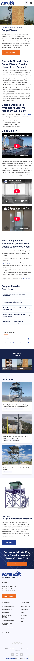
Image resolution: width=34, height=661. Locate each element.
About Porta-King (25, 606)
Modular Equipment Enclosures (7, 623)
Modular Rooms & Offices (8, 606)
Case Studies (24, 609)
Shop (22, 618)
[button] (26, 3)
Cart (22, 621)
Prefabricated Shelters (7, 627)
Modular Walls (5, 612)
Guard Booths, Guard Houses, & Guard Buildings (7, 616)
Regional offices (7, 264)
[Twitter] (21, 654)
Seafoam (27, 658)
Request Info (5, 368)
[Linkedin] (12, 654)
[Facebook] (17, 654)
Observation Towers (8, 27)
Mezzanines (5, 630)
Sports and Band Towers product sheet (14, 343)
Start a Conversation (9, 52)
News (22, 612)
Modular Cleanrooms (7, 609)
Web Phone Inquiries (10, 658)
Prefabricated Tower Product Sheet (13, 339)
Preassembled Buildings (8, 620)
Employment (24, 615)
